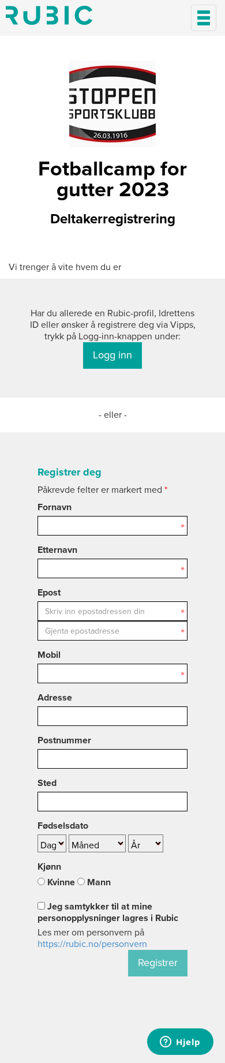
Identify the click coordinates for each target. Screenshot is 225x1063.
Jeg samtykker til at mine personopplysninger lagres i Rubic (108, 912)
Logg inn (112, 355)
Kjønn (49, 867)
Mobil (49, 655)
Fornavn (55, 507)
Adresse (55, 697)
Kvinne (60, 882)
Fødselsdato (63, 826)
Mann (98, 882)
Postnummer (64, 740)
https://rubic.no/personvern (92, 944)
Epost (49, 592)
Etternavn (57, 550)
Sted (47, 783)
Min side (49, 15)
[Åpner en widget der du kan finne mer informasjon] (180, 1042)
